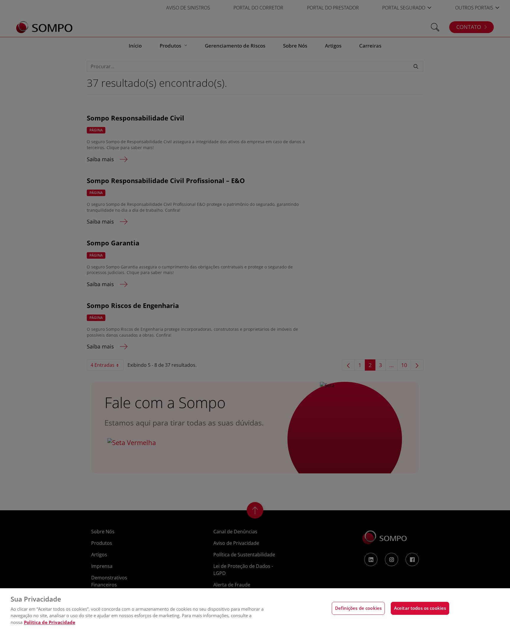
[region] (255, 608)
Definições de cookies (358, 608)
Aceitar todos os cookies (420, 608)
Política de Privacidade (49, 622)
